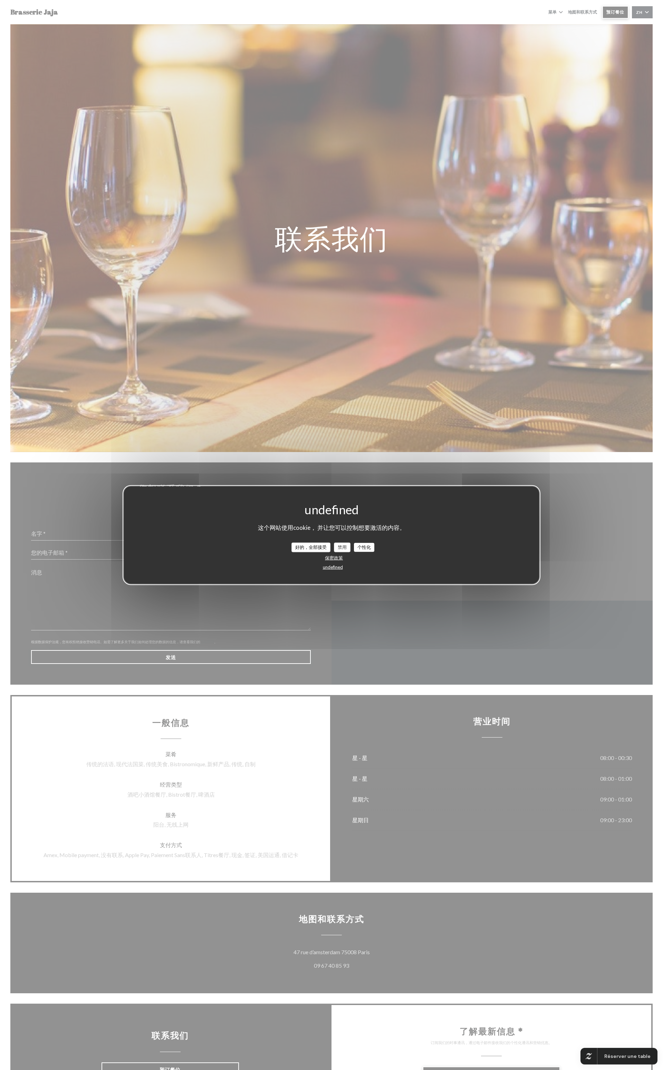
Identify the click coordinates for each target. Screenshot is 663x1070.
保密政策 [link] (334, 557)
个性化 (364, 547)
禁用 (342, 547)
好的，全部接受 (311, 547)
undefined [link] (333, 567)
